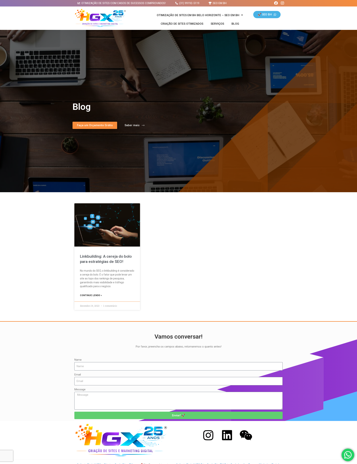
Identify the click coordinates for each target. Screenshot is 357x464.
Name (78, 359)
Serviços (217, 23)
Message (80, 389)
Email (77, 374)
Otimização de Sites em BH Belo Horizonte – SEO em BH (198, 15)
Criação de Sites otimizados (182, 23)
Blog (235, 23)
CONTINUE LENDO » (91, 295)
